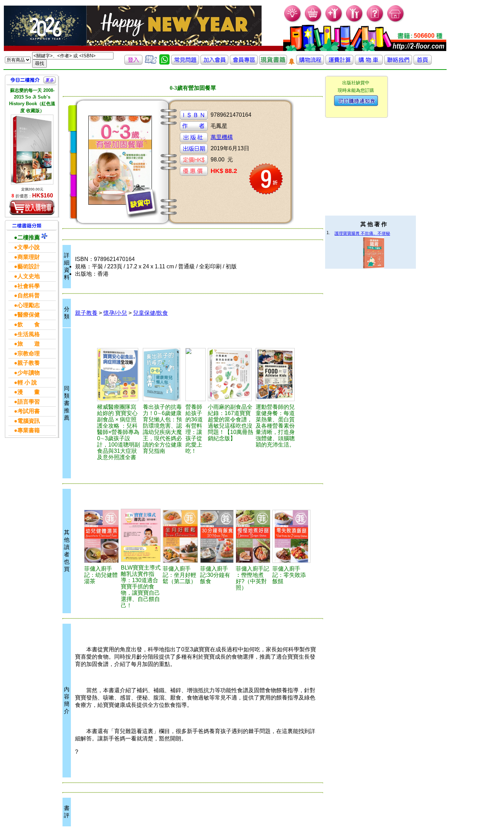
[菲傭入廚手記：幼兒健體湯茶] (101, 536)
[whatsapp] (164, 63)
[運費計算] (339, 63)
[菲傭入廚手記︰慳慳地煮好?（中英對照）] (253, 536)
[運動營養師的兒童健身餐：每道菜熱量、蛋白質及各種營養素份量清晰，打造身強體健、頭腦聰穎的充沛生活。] (277, 374)
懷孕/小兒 (115, 313)
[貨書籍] (273, 63)
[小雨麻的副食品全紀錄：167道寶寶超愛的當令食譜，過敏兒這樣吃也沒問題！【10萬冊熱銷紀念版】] (231, 374)
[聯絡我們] (398, 63)
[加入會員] (334, 21)
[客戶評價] (151, 63)
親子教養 (86, 313)
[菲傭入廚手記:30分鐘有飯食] (217, 536)
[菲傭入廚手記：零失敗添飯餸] (291, 536)
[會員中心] (354, 21)
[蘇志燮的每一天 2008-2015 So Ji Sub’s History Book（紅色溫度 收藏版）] (32, 149)
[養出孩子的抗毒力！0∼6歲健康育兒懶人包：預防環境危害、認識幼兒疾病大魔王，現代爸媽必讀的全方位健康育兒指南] (163, 374)
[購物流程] (310, 63)
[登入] (133, 63)
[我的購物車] (313, 21)
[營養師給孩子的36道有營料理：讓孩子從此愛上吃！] (195, 374)
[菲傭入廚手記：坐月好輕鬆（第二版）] (180, 536)
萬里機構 (222, 137)
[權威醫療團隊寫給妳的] (119, 374)
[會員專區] (244, 63)
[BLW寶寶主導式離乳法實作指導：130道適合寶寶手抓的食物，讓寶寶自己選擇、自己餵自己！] (141, 535)
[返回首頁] (422, 63)
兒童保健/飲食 (150, 313)
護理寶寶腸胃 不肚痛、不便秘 (362, 233)
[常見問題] (375, 21)
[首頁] (395, 21)
